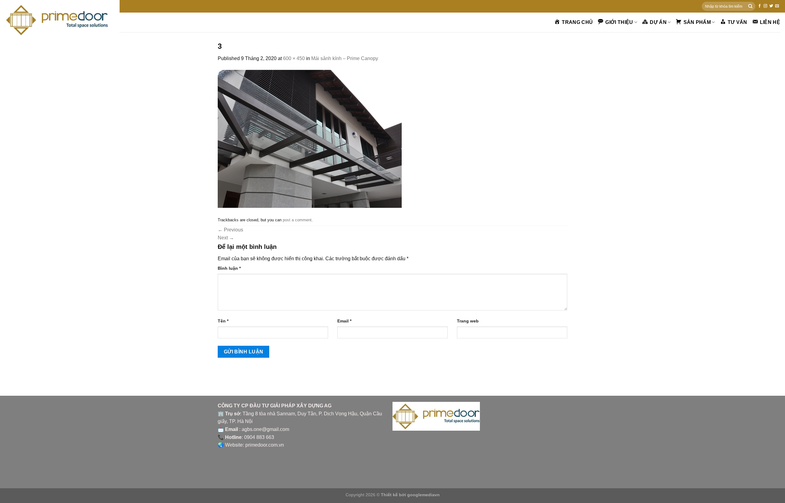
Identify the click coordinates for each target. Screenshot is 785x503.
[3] (310, 138)
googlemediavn (423, 494)
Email (344, 320)
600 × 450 (294, 58)
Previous (230, 229)
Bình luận (229, 268)
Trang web (468, 320)
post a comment (297, 220)
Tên (223, 320)
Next (226, 237)
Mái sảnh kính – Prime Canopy (344, 58)
